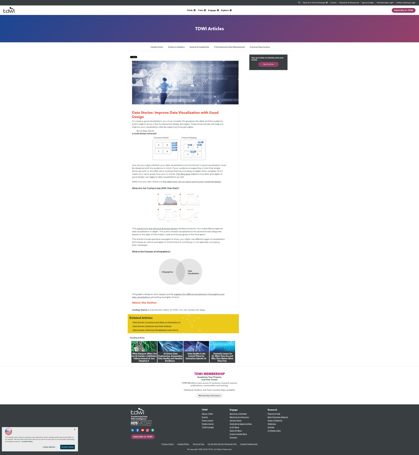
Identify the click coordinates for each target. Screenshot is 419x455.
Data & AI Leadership (199, 47)
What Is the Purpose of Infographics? (151, 251)
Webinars (272, 424)
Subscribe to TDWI (403, 10)
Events (333, 3)
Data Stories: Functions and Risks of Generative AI (156, 322)
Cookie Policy (183, 444)
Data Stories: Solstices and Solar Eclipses (152, 326)
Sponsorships (368, 3)
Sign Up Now (268, 64)
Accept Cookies (67, 447)
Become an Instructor (239, 417)
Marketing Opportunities (241, 424)
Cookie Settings (49, 447)
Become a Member (238, 414)
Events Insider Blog (238, 434)
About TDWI (207, 414)
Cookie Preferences (249, 444)
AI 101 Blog (234, 427)
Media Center (208, 424)
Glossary (233, 437)
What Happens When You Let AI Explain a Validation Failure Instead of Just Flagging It (144, 357)
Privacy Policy (167, 444)
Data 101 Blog (236, 431)
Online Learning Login (406, 3)
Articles (271, 427)
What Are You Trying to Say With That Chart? (155, 188)
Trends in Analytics (176, 47)
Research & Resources (349, 3)
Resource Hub (274, 414)
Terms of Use (198, 444)
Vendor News (235, 421)
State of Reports (275, 421)
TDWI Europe (208, 427)
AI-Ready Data (274, 431)
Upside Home (157, 47)
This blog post (183, 174)
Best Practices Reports (278, 417)
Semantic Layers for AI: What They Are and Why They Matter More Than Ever (222, 357)
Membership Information (209, 395)
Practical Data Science (260, 47)
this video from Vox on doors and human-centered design (192, 182)
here (202, 310)
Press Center (207, 421)
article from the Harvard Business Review (157, 228)
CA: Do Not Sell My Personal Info (222, 444)
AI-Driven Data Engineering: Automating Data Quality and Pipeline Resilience (170, 357)
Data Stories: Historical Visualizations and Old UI (155, 330)
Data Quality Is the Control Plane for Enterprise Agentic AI (196, 356)
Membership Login (385, 3)
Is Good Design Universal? (144, 133)
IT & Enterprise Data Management (229, 47)
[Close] (74, 429)
